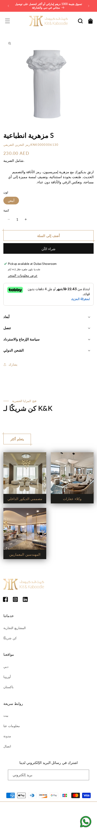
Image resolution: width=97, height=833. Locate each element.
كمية (6, 210)
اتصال (7, 746)
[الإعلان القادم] (89, 6)
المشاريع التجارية (14, 628)
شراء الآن (48, 249)
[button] (7, 21)
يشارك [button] (13, 364)
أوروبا (7, 677)
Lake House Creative (61, 824)
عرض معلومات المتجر (22, 275)
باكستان (8, 687)
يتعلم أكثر (17, 439)
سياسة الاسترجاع (19, 816)
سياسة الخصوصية (41, 816)
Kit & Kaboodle (54, 809)
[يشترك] (84, 775)
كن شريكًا (10, 638)
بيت (5, 715)
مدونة (7, 736)
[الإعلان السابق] (8, 6)
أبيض (11, 200)
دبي (5, 666)
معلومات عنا (11, 726)
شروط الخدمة (62, 816)
